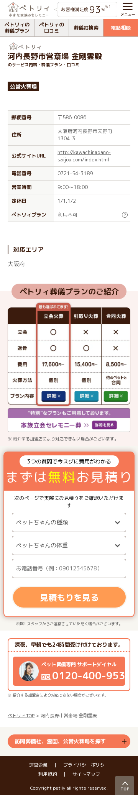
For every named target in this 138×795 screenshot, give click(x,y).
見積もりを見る (69, 597)
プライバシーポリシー (86, 765)
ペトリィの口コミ (51, 27)
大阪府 (16, 264)
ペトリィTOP (21, 715)
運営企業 (38, 765)
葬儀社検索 (86, 27)
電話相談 (121, 27)
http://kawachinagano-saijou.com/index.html (84, 156)
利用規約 (47, 774)
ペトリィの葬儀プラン (17, 27)
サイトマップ (86, 774)
